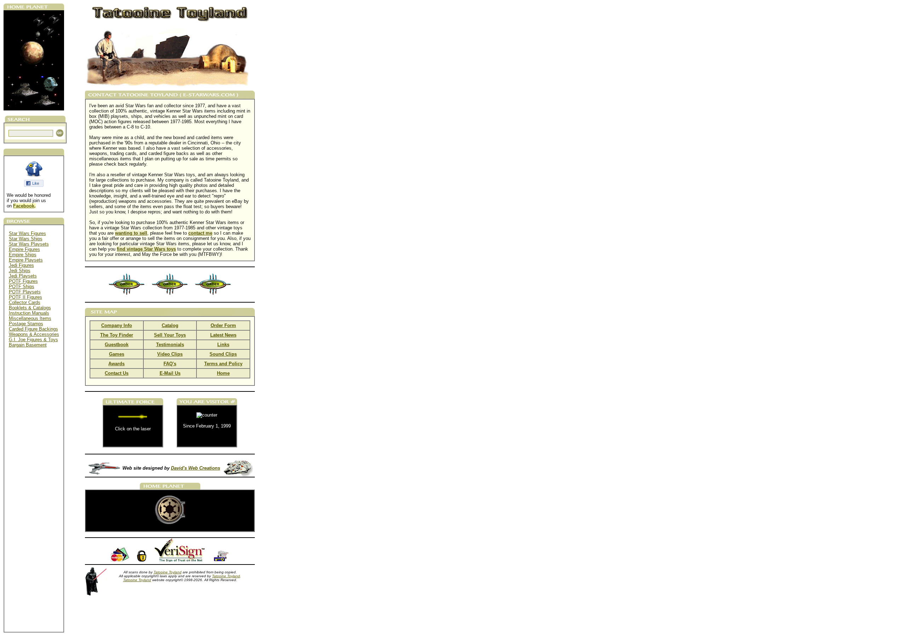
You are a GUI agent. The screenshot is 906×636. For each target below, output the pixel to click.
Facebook (23, 205)
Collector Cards (24, 302)
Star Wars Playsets (29, 244)
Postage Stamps (26, 323)
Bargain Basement (28, 345)
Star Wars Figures (27, 233)
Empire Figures (24, 249)
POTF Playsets (25, 291)
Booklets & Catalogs (30, 307)
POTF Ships (21, 286)
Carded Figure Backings (33, 329)
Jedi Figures (21, 265)
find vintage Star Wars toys (146, 249)
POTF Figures (23, 281)
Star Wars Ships (25, 238)
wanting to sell (131, 233)
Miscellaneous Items (30, 318)
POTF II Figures (25, 297)
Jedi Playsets (23, 276)
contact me (200, 233)
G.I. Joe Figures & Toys (33, 339)
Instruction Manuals (29, 313)
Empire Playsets (26, 260)
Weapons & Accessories (34, 334)
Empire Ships (22, 254)
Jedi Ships (19, 270)
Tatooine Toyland (168, 572)
